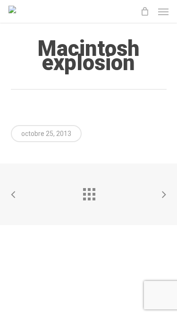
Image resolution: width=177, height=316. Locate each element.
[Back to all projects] (88, 191)
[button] (163, 11)
